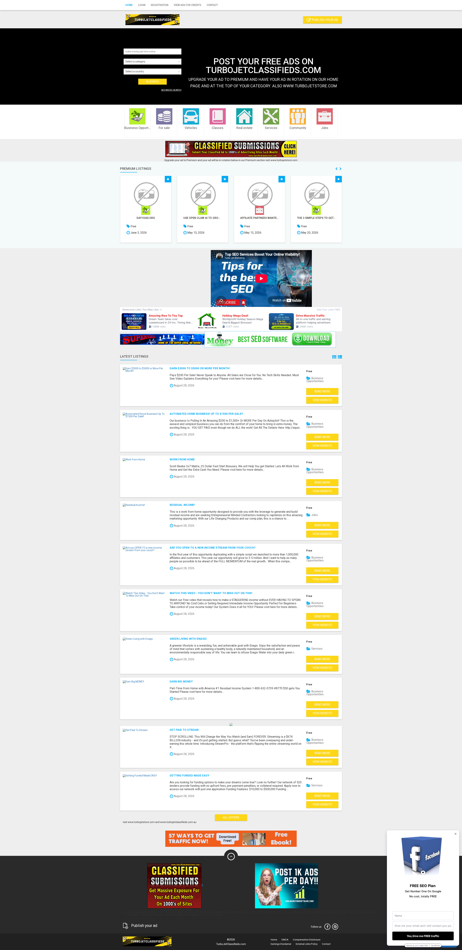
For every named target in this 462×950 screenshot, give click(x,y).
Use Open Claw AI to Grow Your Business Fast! (146, 218)
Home (129, 5)
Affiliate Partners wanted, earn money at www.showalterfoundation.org (202, 218)
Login (141, 5)
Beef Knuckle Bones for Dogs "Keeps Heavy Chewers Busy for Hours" (316, 218)
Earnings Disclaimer (281, 944)
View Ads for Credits (187, 5)
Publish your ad (324, 20)
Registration (159, 5)
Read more (322, 391)
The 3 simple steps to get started (259, 218)
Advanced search (171, 90)
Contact (212, 5)
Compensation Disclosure (306, 939)
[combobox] (152, 62)
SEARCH (154, 81)
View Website (322, 400)
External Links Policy (306, 944)
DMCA (285, 939)
